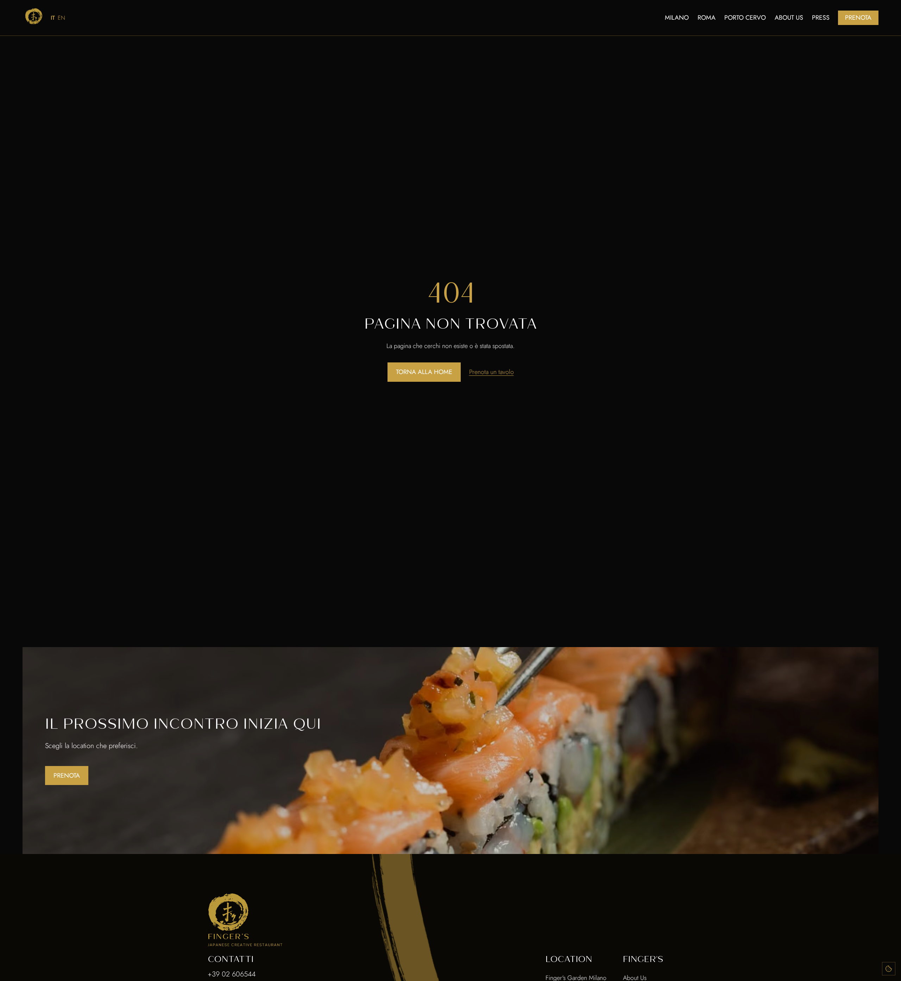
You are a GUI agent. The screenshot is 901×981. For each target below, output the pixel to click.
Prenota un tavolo (491, 371)
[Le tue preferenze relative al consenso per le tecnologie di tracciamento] (888, 968)
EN (61, 18)
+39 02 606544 (232, 974)
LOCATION (569, 959)
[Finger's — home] (34, 16)
